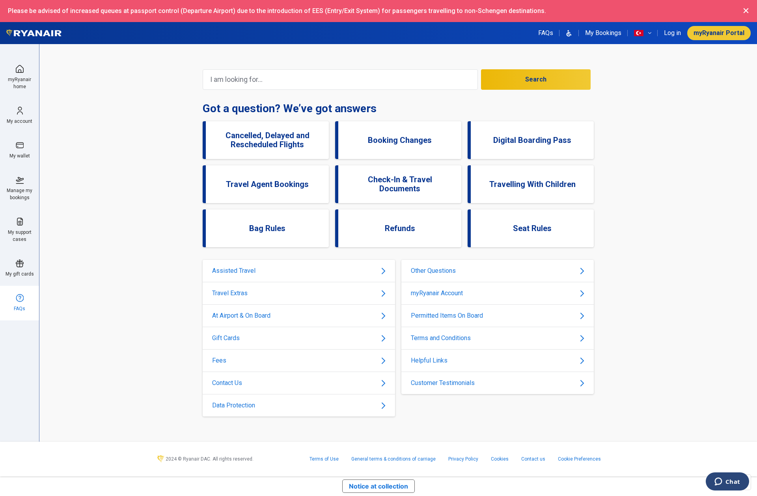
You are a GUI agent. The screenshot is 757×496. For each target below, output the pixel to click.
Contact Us (227, 383)
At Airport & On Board (241, 315)
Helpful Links (429, 360)
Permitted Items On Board (447, 315)
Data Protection (233, 405)
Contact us (533, 459)
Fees (219, 360)
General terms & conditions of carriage (393, 459)
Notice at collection (378, 486)
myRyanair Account (437, 293)
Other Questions (433, 270)
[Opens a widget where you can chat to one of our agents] (727, 482)
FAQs (545, 33)
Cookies (500, 459)
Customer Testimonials (443, 383)
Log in (672, 33)
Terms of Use (324, 459)
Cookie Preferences (579, 459)
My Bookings (603, 33)
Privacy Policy (463, 459)
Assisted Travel (233, 270)
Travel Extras (230, 293)
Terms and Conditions (441, 338)
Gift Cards (226, 338)
